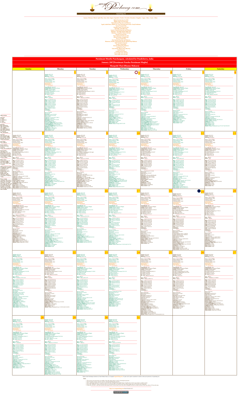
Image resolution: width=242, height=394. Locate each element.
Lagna (143, 18)
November (127, 18)
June (105, 18)
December (132, 18)
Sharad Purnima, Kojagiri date (121, 37)
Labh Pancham (121, 50)
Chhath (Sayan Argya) (121, 51)
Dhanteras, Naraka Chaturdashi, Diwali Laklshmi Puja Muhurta (121, 41)
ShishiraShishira (209, 203)
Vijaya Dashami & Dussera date (121, 35)
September (116, 18)
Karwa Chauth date (121, 38)
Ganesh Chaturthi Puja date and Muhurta (121, 30)
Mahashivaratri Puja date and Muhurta (121, 23)
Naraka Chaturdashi (121, 44)
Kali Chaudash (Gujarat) (121, 43)
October (122, 18)
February (90, 18)
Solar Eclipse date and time (121, 54)
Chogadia (138, 18)
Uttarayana (48, 82)
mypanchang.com (121, 13)
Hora (148, 18)
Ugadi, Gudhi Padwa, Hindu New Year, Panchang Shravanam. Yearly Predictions (121, 24)
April (99, 18)
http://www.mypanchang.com (116, 388)
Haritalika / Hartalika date (121, 28)
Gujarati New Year (121, 47)
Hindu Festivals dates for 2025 (121, 20)
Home (156, 18)
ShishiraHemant (49, 84)
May (102, 18)
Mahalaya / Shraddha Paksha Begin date (121, 31)
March (95, 18)
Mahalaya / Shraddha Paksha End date (121, 33)
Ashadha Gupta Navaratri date (121, 27)
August (111, 18)
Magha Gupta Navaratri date (121, 21)
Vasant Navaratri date (121, 26)
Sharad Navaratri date (121, 34)
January (85, 18)
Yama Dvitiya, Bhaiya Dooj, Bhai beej (121, 48)
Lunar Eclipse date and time (121, 52)
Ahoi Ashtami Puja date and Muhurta (121, 40)
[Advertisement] (83, 6)
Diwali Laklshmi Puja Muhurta (121, 45)
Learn (151, 18)
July (108, 18)
